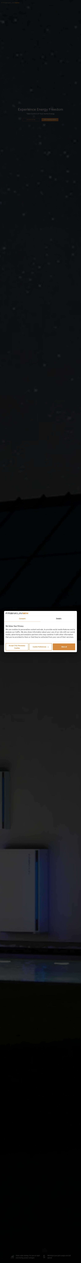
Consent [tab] (22, 619)
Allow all (64, 647)
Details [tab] (58, 619)
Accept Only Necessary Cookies (17, 647)
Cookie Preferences (39, 647)
